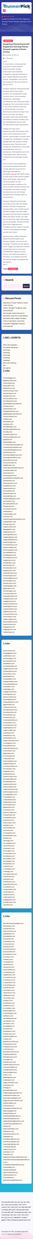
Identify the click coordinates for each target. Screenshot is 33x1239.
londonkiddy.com (9, 1167)
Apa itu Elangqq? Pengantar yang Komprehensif (14, 309)
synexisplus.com (9, 941)
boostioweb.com (9, 928)
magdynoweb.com (9, 763)
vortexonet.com (8, 944)
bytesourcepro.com (10, 776)
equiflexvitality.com (9, 1103)
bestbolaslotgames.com (11, 1118)
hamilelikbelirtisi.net (9, 1018)
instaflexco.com (8, 1005)
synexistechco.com (9, 954)
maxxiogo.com (8, 840)
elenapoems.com (9, 480)
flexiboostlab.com (9, 1011)
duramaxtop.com (9, 491)
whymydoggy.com (9, 378)
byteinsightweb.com (10, 534)
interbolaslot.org (8, 383)
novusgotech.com (9, 843)
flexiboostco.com (9, 926)
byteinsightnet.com (9, 699)
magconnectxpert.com (11, 740)
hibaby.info (7, 1126)
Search (9, 280)
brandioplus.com (9, 856)
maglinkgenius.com (9, 728)
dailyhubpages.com (9, 1111)
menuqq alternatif (7, 1202)
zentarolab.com (8, 892)
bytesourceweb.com (10, 604)
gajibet (3, 1220)
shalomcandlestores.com (11, 437)
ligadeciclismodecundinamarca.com (15, 1157)
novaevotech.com (9, 722)
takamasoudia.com (9, 493)
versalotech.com (9, 1021)
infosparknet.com (9, 815)
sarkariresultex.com (10, 416)
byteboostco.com (9, 735)
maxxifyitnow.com (9, 817)
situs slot (14, 1207)
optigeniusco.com (9, 975)
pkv (4, 365)
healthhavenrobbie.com (11, 1095)
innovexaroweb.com (10, 766)
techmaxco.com (8, 1023)
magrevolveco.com (9, 611)
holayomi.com (8, 1154)
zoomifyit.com (8, 905)
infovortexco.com (9, 751)
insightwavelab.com (10, 1054)
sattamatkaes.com (9, 442)
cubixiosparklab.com (10, 720)
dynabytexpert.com (9, 835)
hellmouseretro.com (10, 483)
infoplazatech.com (9, 679)
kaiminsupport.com (9, 393)
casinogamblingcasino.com (12, 450)
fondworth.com (8, 406)
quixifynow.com (8, 820)
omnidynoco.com (9, 882)
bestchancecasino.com (11, 1134)
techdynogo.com (9, 524)
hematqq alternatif (8, 1210)
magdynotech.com (9, 802)
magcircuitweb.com (9, 547)
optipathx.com (8, 825)
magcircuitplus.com (10, 619)
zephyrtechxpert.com (10, 748)
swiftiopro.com (8, 1016)
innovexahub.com (9, 949)
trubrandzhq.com (9, 985)
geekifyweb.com (8, 676)
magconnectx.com (9, 1149)
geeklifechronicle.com (10, 1041)
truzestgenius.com (9, 743)
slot (20, 1204)
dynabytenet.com (9, 774)
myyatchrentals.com (10, 434)
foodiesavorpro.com (10, 1047)
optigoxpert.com (8, 995)
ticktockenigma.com (10, 1072)
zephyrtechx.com (9, 993)
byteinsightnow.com (10, 606)
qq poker (15, 1204)
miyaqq (23, 1217)
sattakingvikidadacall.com (11, 1116)
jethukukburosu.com (10, 460)
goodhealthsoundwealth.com (13, 478)
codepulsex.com (8, 758)
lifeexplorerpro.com (10, 1057)
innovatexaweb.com (10, 666)
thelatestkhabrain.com (10, 411)
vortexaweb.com (9, 972)
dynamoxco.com (9, 848)
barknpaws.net (8, 421)
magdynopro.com (9, 560)
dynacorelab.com (9, 952)
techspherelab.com (9, 779)
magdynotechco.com (10, 669)
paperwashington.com (10, 1129)
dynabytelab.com (9, 936)
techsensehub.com (9, 661)
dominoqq (6, 350)
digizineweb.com (8, 704)
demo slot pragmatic (10, 345)
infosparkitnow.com (10, 671)
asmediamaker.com (9, 427)
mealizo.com (7, 419)
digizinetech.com (9, 588)
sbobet (3, 1207)
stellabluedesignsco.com (11, 498)
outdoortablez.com (9, 514)
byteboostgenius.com (10, 792)
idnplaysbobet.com (9, 1113)
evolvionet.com (8, 939)
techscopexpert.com (10, 550)
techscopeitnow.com (10, 622)
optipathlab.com (8, 934)
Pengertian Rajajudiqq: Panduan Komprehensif (14, 325)
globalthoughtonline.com (11, 429)
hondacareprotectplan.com (12, 447)
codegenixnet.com (9, 601)
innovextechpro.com (10, 545)
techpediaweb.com (9, 552)
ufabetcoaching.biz (9, 1170)
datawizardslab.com (10, 1036)
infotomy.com (7, 516)
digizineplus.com (8, 807)
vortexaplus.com (9, 869)
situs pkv (13, 1215)
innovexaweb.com (9, 853)
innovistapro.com (9, 1008)
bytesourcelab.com (9, 812)
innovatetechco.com (10, 557)
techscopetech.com (10, 761)
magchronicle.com (9, 527)
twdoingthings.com (9, 496)
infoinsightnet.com (9, 694)
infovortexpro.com (9, 616)
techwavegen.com (9, 581)
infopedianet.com (9, 797)
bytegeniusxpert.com (10, 681)
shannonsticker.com (10, 398)
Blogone (4, 1234)
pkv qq (14, 174)
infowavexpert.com (9, 568)
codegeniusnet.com (9, 692)
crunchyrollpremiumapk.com (13, 445)
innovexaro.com (8, 810)
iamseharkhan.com (9, 409)
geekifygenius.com (9, 1077)
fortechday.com (8, 1177)
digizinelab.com (8, 753)
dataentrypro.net (9, 388)
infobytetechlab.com (10, 596)
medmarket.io (7, 511)
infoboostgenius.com (10, 578)
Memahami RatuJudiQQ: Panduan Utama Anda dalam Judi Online (14, 319)
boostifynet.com (8, 987)
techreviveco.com (9, 769)
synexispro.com (8, 1152)
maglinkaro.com (8, 771)
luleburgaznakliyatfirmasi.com (13, 468)
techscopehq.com (9, 805)
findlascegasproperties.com (12, 1093)
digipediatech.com (9, 529)
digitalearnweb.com (9, 380)
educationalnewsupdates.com (13, 923)
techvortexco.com (9, 674)
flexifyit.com (7, 838)
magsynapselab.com (10, 539)
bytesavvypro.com (9, 583)
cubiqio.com (7, 1039)
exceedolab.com (8, 1026)
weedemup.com (8, 1131)
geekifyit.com (7, 439)
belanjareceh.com (9, 396)
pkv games (12, 269)
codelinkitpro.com (9, 656)
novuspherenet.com (10, 874)
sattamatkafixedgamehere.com (13, 1121)
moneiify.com (7, 432)
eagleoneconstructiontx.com (13, 1100)
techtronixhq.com (9, 651)
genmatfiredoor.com (10, 1090)
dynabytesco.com (9, 1031)
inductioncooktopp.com (11, 1141)
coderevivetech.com (10, 609)
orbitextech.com (8, 1080)
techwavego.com (9, 756)
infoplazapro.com (9, 563)
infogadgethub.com (9, 653)
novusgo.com (7, 1059)
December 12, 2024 (11, 55)
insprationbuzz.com (10, 401)
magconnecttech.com (10, 1082)
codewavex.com (8, 733)
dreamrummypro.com (10, 391)
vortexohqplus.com (9, 1013)
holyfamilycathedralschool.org (13, 1165)
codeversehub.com (9, 784)
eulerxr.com (7, 1075)
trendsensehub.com (10, 1070)
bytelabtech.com (9, 663)
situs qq (7, 1204)
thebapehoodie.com (10, 470)
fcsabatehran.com (9, 486)
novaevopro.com (9, 980)
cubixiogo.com (8, 871)
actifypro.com (8, 1000)
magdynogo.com (9, 632)
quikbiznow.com (8, 894)
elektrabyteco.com (9, 738)
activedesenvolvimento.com (12, 1108)
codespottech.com (9, 522)
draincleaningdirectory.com (12, 455)
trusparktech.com (9, 982)
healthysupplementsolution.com (14, 519)
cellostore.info (8, 424)
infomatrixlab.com (9, 781)
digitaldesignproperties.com (12, 414)
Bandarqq (8, 16)
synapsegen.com (9, 861)
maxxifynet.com (8, 946)
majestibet (16, 1217)
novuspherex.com (9, 977)
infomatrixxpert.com (10, 710)
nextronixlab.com (9, 828)
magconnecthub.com (10, 789)
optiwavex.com (8, 879)
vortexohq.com (8, 1049)
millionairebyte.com (9, 1175)
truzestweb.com (8, 887)
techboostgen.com (9, 658)
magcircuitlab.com (9, 730)
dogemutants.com (9, 488)
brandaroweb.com (9, 902)
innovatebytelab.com (10, 684)
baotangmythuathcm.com (12, 457)
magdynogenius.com (10, 537)
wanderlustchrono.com (11, 1064)
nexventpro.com (9, 990)
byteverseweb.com (9, 787)
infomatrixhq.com (9, 717)
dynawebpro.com (9, 858)
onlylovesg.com (8, 1106)
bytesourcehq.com (9, 697)
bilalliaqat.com (8, 1136)
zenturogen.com (9, 851)
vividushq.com (8, 866)
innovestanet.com (9, 833)
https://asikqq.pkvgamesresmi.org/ (19, 1220)
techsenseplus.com (9, 575)
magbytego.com (8, 689)
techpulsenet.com (9, 746)
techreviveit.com (8, 565)
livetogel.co (7, 1088)
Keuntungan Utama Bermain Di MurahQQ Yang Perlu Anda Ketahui (15, 314)
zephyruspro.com (9, 823)
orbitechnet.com (8, 876)
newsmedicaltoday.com (11, 1144)
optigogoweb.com (9, 900)
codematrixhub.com (10, 573)
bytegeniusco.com (9, 570)
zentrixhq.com (8, 830)
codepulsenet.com (9, 799)
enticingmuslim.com (10, 475)
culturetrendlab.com (10, 1067)
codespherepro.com (10, 599)
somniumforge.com (9, 463)
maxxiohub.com (8, 967)
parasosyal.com (8, 473)
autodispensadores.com (11, 1139)
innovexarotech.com (10, 614)
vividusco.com (8, 959)
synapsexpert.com (9, 889)
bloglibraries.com (9, 465)
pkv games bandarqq (10, 347)
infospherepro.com (9, 1044)
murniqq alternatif (25, 1207)
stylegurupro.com (9, 1034)
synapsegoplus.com (10, 794)
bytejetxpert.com (9, 627)
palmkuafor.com (8, 386)
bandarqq (6, 352)
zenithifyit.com (8, 964)
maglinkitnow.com (9, 532)
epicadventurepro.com (11, 1052)
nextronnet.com (8, 846)
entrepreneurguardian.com (12, 1124)
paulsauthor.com (9, 501)
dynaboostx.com (9, 1003)
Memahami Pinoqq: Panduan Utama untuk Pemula (15, 304)
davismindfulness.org (10, 1172)
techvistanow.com (9, 715)
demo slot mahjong (9, 363)
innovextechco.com (10, 725)
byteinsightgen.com (9, 586)
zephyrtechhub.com (10, 884)
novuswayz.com (8, 998)
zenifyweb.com (8, 1085)
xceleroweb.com (9, 897)
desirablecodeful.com (10, 504)
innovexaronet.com (9, 712)
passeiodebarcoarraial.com (12, 403)
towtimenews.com (9, 452)
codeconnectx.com (9, 707)
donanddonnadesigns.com (12, 1098)
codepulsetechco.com (10, 702)
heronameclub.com (10, 509)
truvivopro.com (8, 957)
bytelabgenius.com (9, 555)
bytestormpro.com (9, 1062)
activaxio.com (8, 1029)
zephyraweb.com (9, 970)
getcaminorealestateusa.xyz (12, 1180)
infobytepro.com (9, 686)
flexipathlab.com (9, 864)
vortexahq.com (8, 962)
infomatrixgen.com (9, 591)
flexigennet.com (8, 506)
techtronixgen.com (9, 542)
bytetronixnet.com (9, 624)
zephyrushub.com (9, 931)
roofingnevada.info (9, 1147)
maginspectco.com (9, 629)
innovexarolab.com (9, 593)
